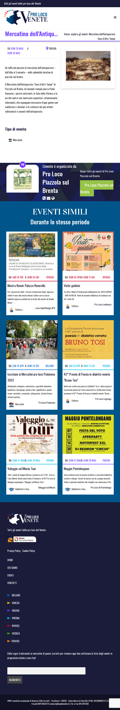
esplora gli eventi (79, 34)
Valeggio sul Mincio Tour (22, 468)
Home (67, 34)
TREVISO (15, 641)
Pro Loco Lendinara (102, 304)
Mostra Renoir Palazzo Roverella (26, 285)
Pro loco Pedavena (47, 402)
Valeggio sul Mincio (46, 487)
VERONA (16, 618)
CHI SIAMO (12, 568)
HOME (10, 560)
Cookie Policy (28, 551)
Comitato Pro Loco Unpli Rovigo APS (39, 308)
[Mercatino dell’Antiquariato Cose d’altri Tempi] (88, 67)
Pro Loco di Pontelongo (101, 487)
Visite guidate (72, 285)
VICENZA (16, 633)
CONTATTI (12, 583)
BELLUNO (16, 595)
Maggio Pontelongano (76, 468)
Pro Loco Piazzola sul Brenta (55, 182)
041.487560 (84, 703)
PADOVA (15, 610)
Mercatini (17, 140)
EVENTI (10, 575)
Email (9, 665)
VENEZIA (16, 603)
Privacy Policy (13, 551)
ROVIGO (15, 626)
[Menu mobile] (115, 17)
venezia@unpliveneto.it (59, 703)
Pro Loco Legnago (103, 398)
